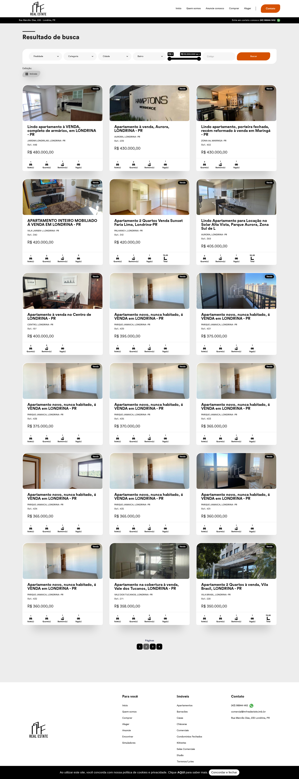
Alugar (247, 8)
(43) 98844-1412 (239, 705)
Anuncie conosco (215, 8)
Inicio (125, 705)
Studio (180, 755)
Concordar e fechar (224, 772)
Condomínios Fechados (189, 737)
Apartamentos (184, 705)
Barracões (182, 712)
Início (178, 8)
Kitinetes (181, 743)
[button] (45, 56)
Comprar (234, 8)
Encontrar (127, 737)
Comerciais (183, 730)
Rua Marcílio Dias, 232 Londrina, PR (250, 718)
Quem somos (193, 8)
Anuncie (126, 730)
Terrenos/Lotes (185, 761)
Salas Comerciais (186, 749)
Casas (180, 718)
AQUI (181, 772)
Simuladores (128, 743)
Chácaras (182, 724)
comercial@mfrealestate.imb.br (248, 712)
